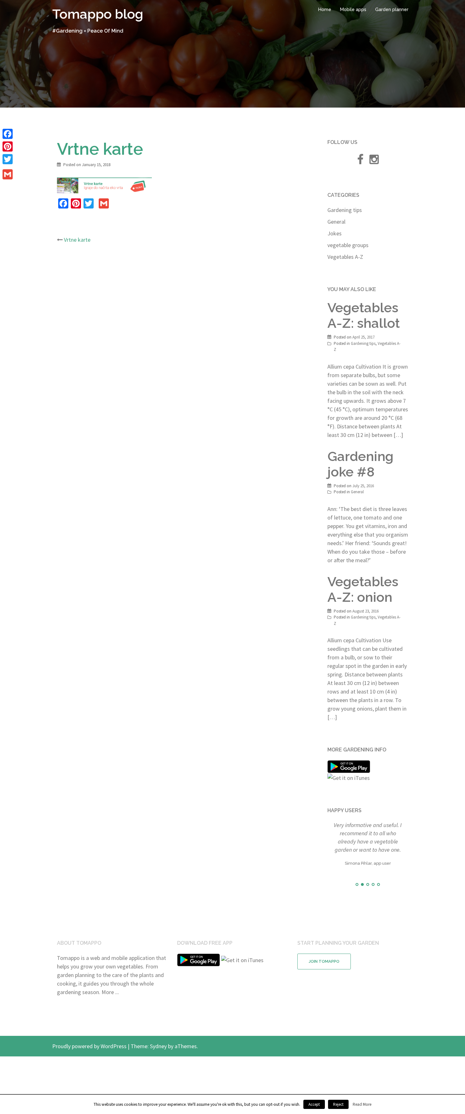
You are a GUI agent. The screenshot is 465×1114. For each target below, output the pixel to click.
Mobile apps (353, 9)
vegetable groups (348, 245)
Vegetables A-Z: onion (362, 589)
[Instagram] (374, 161)
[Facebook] (7, 134)
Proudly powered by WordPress (89, 1068)
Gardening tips (344, 210)
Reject (338, 1104)
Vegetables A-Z (345, 256)
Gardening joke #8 (360, 464)
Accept (314, 1104)
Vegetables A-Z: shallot (363, 315)
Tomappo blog (97, 14)
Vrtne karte (77, 239)
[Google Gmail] (7, 174)
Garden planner (391, 9)
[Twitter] (7, 159)
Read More (362, 1104)
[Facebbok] (360, 161)
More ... (110, 1014)
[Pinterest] (7, 146)
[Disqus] (184, 332)
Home (324, 9)
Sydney (158, 1068)
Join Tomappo (324, 983)
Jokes (334, 233)
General (336, 221)
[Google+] (7, 166)
